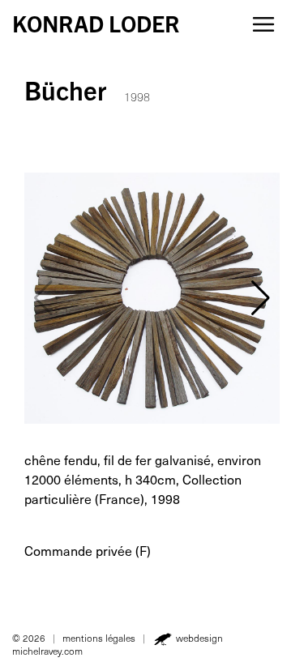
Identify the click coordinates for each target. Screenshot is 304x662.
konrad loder (96, 22)
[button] (261, 298)
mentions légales (98, 637)
